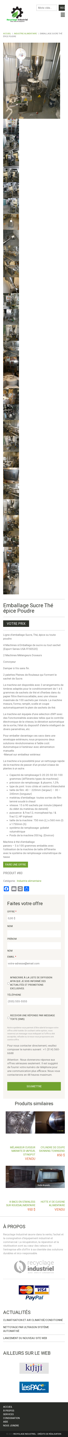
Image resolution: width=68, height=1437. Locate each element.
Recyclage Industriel (24, 1434)
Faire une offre (15, 864)
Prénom (12, 939)
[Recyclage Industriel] (18, 13)
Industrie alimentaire (25, 33)
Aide (5, 1421)
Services (8, 1414)
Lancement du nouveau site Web (25, 1338)
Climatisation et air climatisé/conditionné (33, 1320)
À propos (8, 1410)
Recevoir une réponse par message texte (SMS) (32, 1017)
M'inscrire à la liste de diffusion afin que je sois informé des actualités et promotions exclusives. (31, 983)
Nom (10, 926)
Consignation (11, 1418)
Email (11, 956)
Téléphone (14, 994)
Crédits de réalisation (49, 1434)
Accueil (7, 33)
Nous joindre (11, 1425)
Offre (11, 911)
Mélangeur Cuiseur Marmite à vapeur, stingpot (22, 1151)
